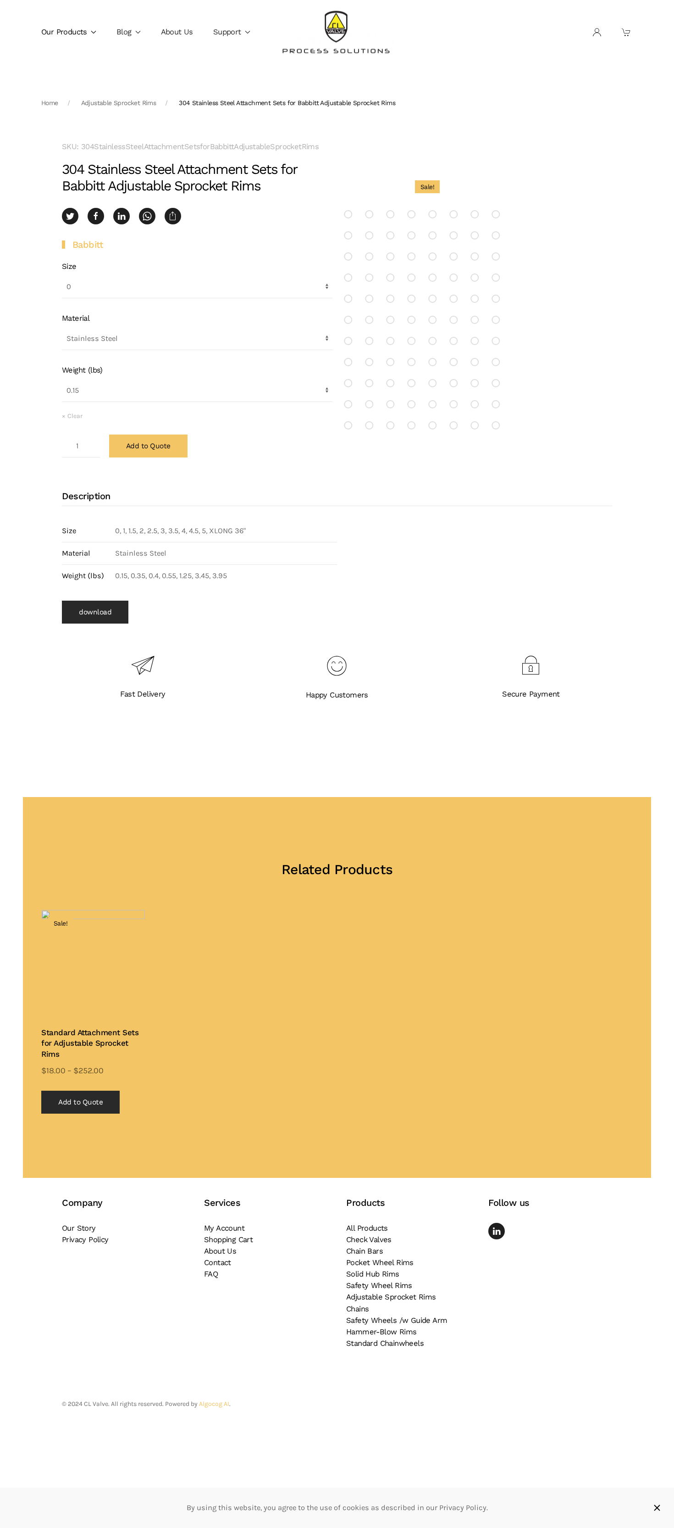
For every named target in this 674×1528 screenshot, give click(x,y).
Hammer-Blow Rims (381, 1331)
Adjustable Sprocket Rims (391, 1297)
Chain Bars (364, 1251)
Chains (357, 1309)
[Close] (657, 1508)
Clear (75, 416)
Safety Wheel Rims (379, 1285)
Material (75, 318)
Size (69, 266)
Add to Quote (148, 446)
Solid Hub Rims (372, 1274)
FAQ (211, 1274)
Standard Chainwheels (385, 1343)
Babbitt (87, 244)
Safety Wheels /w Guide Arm (396, 1320)
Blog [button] (124, 32)
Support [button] (227, 32)
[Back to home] (337, 32)
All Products (367, 1228)
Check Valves (369, 1239)
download (95, 612)
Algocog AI (214, 1404)
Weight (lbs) (82, 370)
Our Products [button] (64, 32)
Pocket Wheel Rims (380, 1262)
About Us (177, 32)
